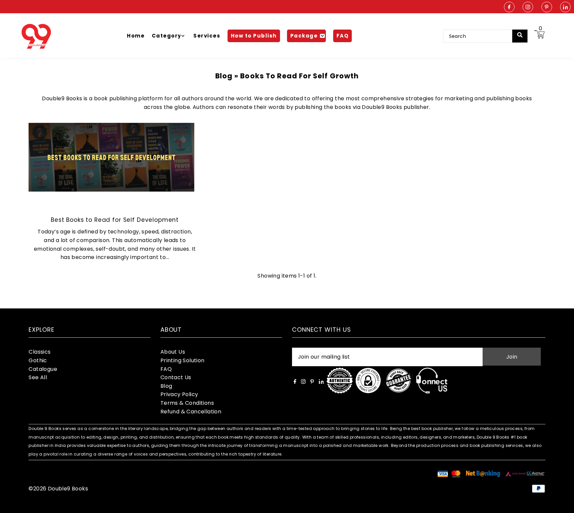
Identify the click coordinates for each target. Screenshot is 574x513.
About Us (172, 352)
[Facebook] (509, 7)
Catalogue (43, 369)
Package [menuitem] (304, 35)
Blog (166, 386)
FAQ (166, 369)
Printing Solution (182, 360)
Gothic (38, 360)
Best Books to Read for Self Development (115, 220)
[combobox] (482, 36)
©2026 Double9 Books (58, 488)
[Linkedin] (565, 7)
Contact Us (175, 377)
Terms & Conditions (187, 403)
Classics (39, 352)
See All (38, 377)
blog (224, 76)
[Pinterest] (547, 7)
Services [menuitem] (206, 35)
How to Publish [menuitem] (254, 35)
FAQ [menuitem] (342, 35)
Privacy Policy (179, 394)
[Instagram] (528, 7)
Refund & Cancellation (190, 411)
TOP (562, 504)
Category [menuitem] (166, 35)
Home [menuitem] (135, 35)
